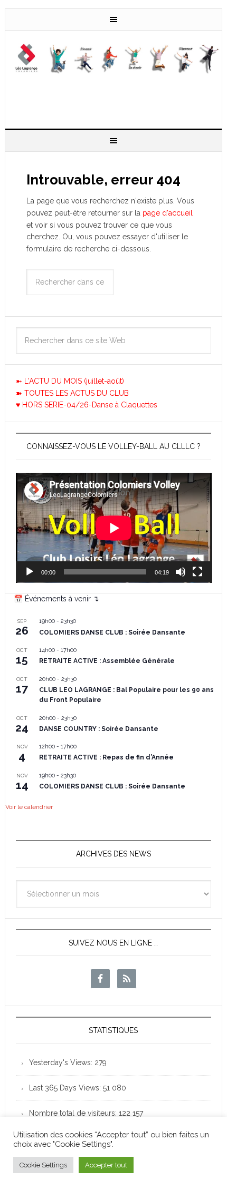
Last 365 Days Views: (66, 1088)
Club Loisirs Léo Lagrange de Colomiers (113, 75)
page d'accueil (168, 213)
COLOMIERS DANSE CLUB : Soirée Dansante (112, 632)
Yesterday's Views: (61, 1062)
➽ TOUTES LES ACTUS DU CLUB (72, 393)
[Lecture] (29, 572)
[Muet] (180, 572)
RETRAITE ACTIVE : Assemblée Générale (107, 661)
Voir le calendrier (29, 807)
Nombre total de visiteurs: (74, 1113)
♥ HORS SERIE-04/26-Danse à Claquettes (86, 405)
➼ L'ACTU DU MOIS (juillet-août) (70, 381)
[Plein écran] (197, 572)
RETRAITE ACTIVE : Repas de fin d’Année (106, 757)
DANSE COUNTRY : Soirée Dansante (98, 729)
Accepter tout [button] (106, 1165)
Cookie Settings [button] (43, 1165)
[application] (114, 528)
